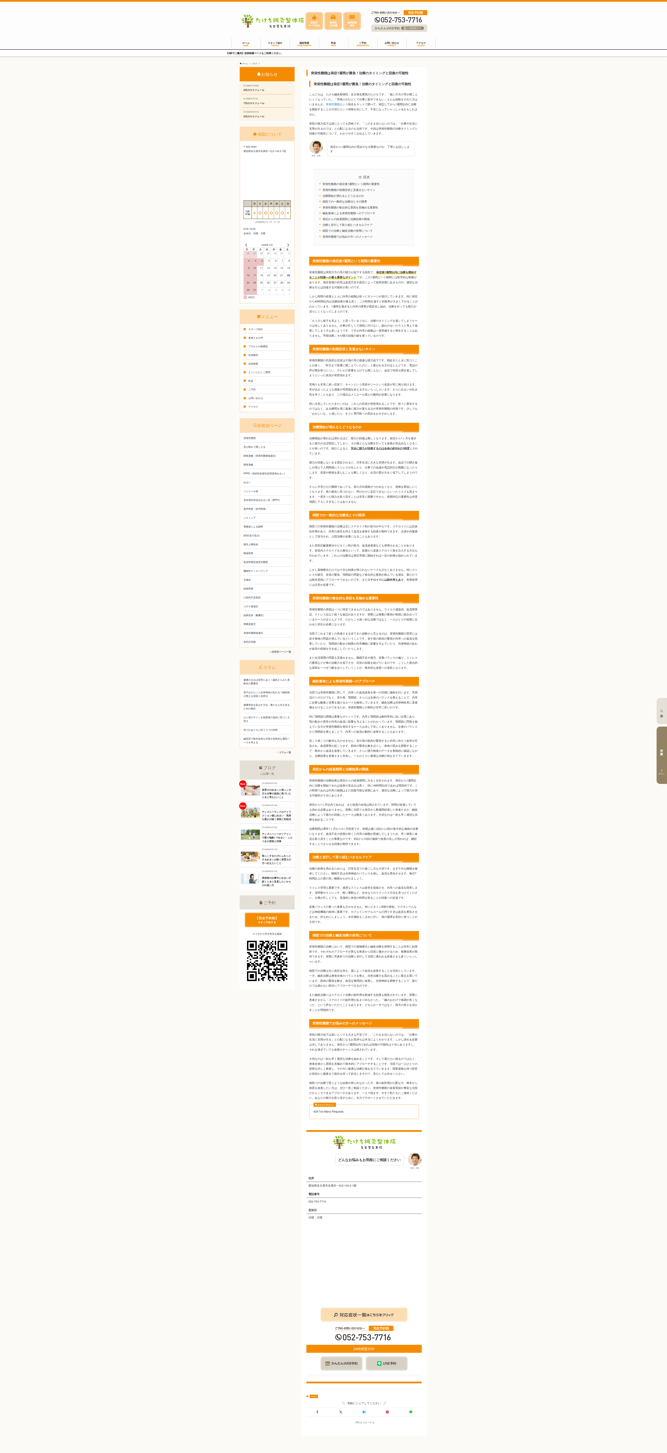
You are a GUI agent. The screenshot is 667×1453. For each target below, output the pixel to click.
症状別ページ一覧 (281, 651)
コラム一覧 (285, 752)
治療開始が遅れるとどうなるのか (343, 196)
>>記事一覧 (267, 774)
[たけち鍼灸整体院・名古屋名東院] (273, 21)
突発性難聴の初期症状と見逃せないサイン (349, 190)
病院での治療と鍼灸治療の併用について (348, 231)
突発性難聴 (333, 104)
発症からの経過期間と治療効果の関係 (346, 219)
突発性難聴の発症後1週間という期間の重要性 (351, 184)
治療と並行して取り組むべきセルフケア (348, 225)
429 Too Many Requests (329, 1111)
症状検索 (662, 711)
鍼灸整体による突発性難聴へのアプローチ (349, 213)
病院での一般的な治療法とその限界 (345, 201)
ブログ (314, 1396)
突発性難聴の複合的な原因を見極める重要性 (350, 207)
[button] (317, 1412)
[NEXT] (287, 245)
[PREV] (247, 245)
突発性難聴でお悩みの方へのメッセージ (348, 236)
